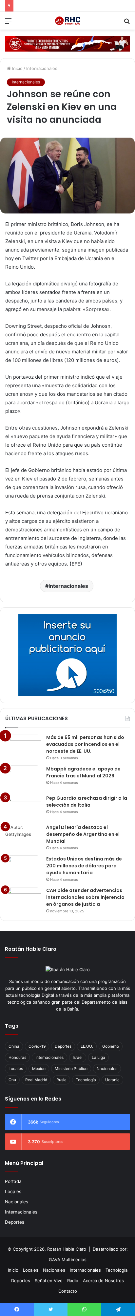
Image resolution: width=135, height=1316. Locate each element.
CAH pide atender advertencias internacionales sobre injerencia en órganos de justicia (85, 897)
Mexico (39, 1068)
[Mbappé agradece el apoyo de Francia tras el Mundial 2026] (23, 778)
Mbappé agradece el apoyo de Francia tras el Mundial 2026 (83, 772)
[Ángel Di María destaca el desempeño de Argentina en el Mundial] (23, 836)
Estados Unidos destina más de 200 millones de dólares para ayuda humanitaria (84, 866)
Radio (72, 1280)
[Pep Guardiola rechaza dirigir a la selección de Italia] (23, 807)
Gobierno (110, 1046)
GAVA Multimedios (68, 1259)
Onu (12, 1079)
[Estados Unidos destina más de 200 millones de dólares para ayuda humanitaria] (23, 868)
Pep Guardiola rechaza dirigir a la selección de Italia (86, 801)
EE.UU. (87, 1046)
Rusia (61, 1079)
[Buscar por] (127, 23)
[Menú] (8, 23)
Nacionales (107, 1068)
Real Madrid (36, 1079)
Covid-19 (37, 1046)
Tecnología (86, 1079)
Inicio (17, 68)
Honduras (17, 1057)
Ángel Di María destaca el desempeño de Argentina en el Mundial (83, 834)
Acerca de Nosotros (103, 1280)
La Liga (98, 1057)
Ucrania (112, 1079)
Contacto (67, 1291)
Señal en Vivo (49, 1280)
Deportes (63, 1046)
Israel (78, 1057)
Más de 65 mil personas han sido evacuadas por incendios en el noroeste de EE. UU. (85, 744)
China (14, 1046)
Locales (16, 1068)
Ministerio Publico (71, 1068)
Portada (13, 1181)
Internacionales (41, 68)
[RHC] (67, 20)
